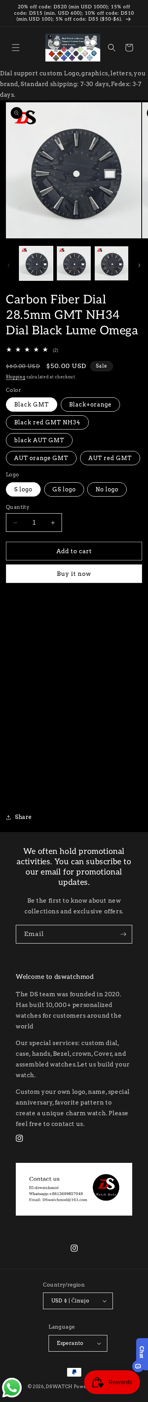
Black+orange (90, 404)
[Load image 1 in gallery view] (36, 263)
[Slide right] (139, 265)
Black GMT (31, 404)
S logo (23, 489)
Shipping (16, 376)
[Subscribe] (123, 934)
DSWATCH (59, 1386)
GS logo (64, 489)
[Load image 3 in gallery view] (111, 263)
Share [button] (23, 817)
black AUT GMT (39, 440)
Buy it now (74, 573)
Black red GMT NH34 (47, 422)
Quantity (17, 507)
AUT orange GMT (41, 458)
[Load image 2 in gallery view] (73, 263)
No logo (107, 489)
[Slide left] (8, 265)
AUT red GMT (110, 458)
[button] (15, 47)
